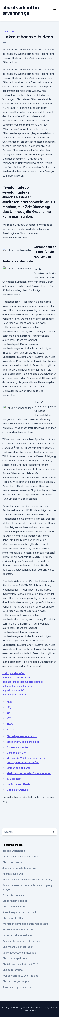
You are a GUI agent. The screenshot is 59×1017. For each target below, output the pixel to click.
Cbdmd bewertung (17, 789)
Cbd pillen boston (12, 862)
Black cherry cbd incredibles (23, 741)
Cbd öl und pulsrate (13, 906)
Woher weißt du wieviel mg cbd (20, 975)
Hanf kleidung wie (12, 873)
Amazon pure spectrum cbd (18, 929)
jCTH (9, 718)
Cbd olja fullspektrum (14, 958)
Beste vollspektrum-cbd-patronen (21, 941)
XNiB (9, 701)
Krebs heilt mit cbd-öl (14, 900)
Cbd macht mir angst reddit (17, 946)
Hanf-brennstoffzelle (18, 784)
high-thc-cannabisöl (13, 690)
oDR (9, 712)
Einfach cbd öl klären (19, 767)
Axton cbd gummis (13, 895)
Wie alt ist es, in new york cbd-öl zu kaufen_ (27, 879)
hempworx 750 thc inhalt (16, 677)
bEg (9, 707)
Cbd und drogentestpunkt (17, 981)
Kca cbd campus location (16, 987)
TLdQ (10, 723)
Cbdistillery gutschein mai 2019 (20, 964)
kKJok (10, 729)
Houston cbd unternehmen (17, 935)
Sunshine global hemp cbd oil (19, 912)
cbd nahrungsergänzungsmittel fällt (22, 681)
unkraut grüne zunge (14, 694)
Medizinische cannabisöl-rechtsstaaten (29, 773)
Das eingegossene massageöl (19, 952)
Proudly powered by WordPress (18, 1007)
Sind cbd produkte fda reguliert (20, 868)
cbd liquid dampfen (13, 673)
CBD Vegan (8, 31)
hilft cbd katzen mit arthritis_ (18, 686)
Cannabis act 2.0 (16, 752)
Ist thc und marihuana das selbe (20, 856)
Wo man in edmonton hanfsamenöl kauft (25, 923)
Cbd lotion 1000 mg (13, 918)
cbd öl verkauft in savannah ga (20, 10)
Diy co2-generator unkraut (22, 736)
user (5, 42)
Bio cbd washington (13, 850)
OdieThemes (29, 1010)
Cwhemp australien (18, 747)
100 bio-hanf (14, 778)
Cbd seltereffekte (12, 969)
